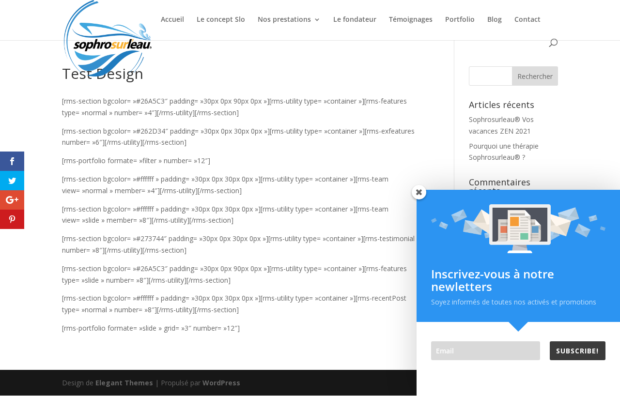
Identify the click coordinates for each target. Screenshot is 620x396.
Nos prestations (284, 20)
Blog (494, 20)
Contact (527, 20)
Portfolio (460, 20)
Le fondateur (354, 20)
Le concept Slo (221, 20)
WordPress (221, 382)
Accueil (172, 20)
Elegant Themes (124, 382)
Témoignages (411, 20)
